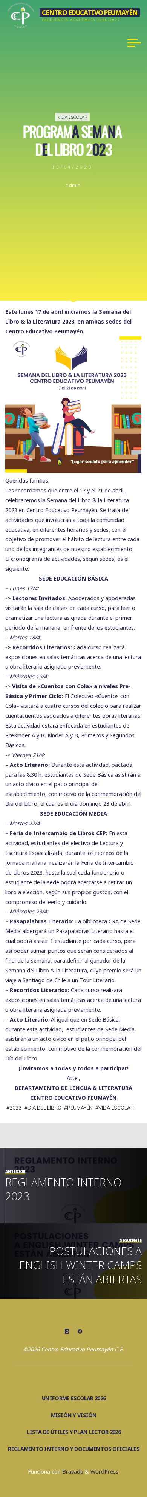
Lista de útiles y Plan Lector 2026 (74, 1431)
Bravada (72, 1471)
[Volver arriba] (117, 1467)
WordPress (104, 1471)
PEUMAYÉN (79, 1108)
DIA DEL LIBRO (44, 1108)
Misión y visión (74, 1415)
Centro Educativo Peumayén (90, 12)
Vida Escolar (72, 117)
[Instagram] (67, 1332)
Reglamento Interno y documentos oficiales (73, 1448)
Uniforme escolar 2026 (74, 1398)
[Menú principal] (134, 42)
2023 (15, 1108)
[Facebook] (80, 1332)
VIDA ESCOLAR (116, 1108)
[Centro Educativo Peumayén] (21, 14)
